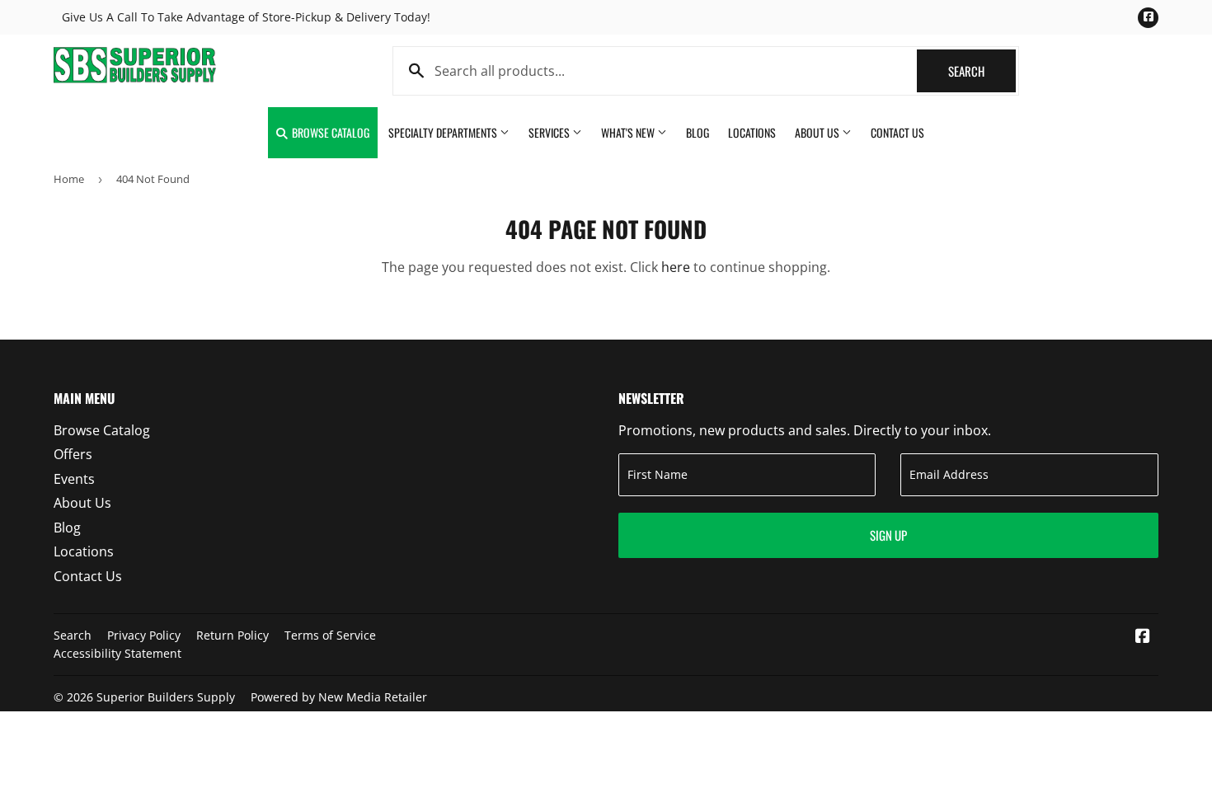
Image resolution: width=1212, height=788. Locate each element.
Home (69, 178)
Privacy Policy (144, 635)
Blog (697, 132)
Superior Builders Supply (165, 697)
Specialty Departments (444, 132)
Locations (752, 132)
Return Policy (232, 635)
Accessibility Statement (117, 653)
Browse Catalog (329, 132)
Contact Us (897, 132)
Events (74, 479)
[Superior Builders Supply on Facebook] (1142, 637)
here (675, 267)
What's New (629, 132)
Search (982, 71)
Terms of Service (330, 635)
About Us (818, 132)
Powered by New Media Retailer (339, 697)
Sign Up (888, 535)
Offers (73, 454)
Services (550, 132)
